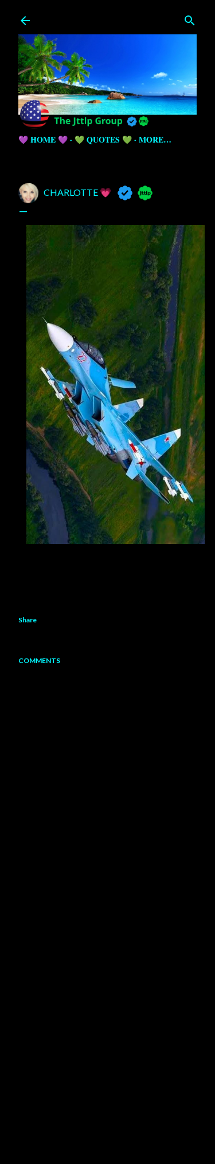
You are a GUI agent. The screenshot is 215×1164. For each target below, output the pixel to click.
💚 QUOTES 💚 (103, 139)
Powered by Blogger (116, 1109)
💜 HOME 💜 (43, 139)
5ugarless (135, 1131)
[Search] (190, 18)
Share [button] (27, 619)
